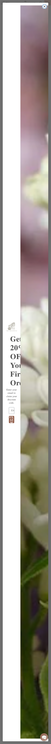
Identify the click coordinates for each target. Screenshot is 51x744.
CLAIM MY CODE (11, 419)
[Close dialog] (44, 6)
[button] (44, 737)
